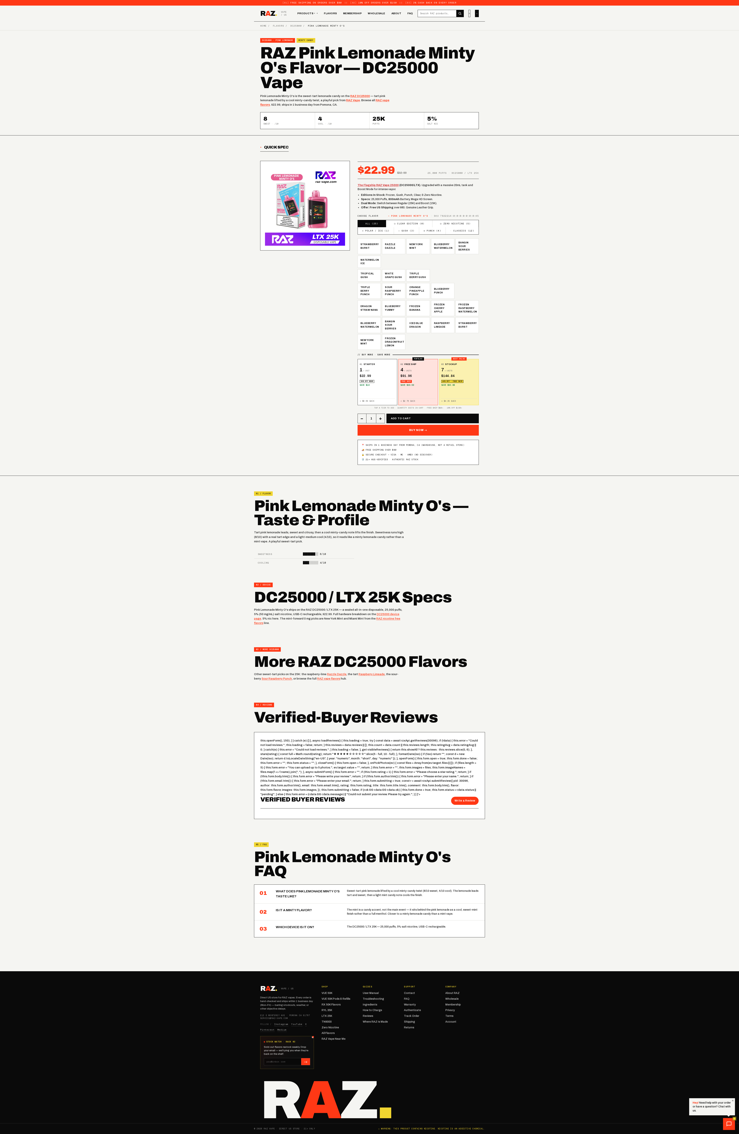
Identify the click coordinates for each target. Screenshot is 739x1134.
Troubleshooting (373, 998)
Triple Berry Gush (417, 275)
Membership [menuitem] (352, 13)
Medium (282, 1029)
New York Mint (416, 246)
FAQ (406, 998)
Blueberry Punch (442, 291)
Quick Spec (276, 147)
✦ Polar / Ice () (375, 230)
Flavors (278, 25)
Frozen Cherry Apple (439, 308)
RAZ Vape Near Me (333, 1038)
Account (450, 1021)
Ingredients (370, 1004)
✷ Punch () (432, 230)
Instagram (281, 1024)
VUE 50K (327, 993)
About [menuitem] (396, 13)
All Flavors (328, 1033)
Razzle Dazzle (390, 246)
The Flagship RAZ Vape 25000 (378, 185)
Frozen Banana (414, 308)
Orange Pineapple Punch (416, 291)
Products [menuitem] (306, 13)
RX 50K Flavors (331, 1004)
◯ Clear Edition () (409, 223)
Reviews (368, 1016)
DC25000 (296, 25)
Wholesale (452, 998)
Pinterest (267, 1029)
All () (371, 223)
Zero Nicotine (330, 1027)
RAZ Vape (353, 100)
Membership (453, 1004)
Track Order (411, 1016)
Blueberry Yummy (392, 308)
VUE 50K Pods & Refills (336, 998)
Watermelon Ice (369, 262)
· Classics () (462, 230)
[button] (729, 1124)
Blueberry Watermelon (443, 246)
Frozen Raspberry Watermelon (467, 308)
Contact (409, 993)
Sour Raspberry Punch (393, 291)
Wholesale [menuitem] (376, 13)
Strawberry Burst (369, 246)
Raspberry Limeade (442, 325)
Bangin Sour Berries (464, 246)
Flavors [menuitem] (330, 13)
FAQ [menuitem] (410, 13)
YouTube (296, 1024)
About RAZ (452, 993)
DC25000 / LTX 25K (364, 926)
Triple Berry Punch (365, 291)
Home (263, 25)
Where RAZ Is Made (375, 1021)
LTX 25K (327, 1016)
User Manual (371, 993)
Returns (409, 1027)
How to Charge (372, 1010)
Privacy (450, 1010)
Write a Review (465, 800)
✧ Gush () (406, 230)
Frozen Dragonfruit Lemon (394, 342)
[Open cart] (477, 13)
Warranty (410, 1004)
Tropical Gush (367, 275)
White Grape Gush (393, 275)
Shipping (409, 1021)
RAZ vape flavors (328, 678)
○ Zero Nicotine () (455, 223)
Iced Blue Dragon (416, 325)
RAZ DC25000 (360, 96)
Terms (449, 1016)
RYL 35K (327, 1010)
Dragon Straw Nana (369, 308)
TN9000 (327, 1021)
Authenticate (412, 1010)
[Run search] (460, 13)
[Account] (469, 13)
